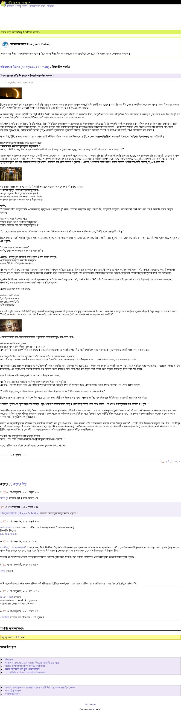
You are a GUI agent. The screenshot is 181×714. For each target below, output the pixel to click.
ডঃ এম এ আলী (6, 597)
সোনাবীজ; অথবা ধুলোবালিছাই (13, 547)
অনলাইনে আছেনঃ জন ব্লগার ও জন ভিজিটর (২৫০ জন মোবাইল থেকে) (40, 687)
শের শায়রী (4, 617)
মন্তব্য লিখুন (20, 484)
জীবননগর (9, 659)
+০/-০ (177, 461)
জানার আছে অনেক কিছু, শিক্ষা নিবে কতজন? (20, 32)
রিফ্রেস (50, 6)
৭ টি (167, 461)
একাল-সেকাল (6, 527)
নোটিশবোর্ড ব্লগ (12, 693)
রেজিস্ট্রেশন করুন (37, 6)
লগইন (24, 6)
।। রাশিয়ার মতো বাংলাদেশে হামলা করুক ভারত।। (28, 672)
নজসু (2, 570)
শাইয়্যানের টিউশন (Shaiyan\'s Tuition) (24, 67)
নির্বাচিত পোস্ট (13, 6)
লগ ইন (17, 637)
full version (90, 704)
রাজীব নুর (4, 498)
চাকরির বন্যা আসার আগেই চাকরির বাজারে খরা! (25, 665)
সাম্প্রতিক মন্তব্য (13, 690)
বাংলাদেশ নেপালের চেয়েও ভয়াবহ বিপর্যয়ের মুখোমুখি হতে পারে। (33, 662)
